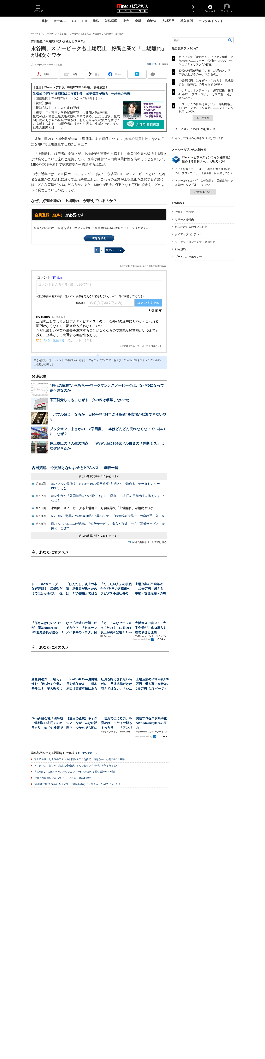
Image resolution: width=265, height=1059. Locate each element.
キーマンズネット (87, 753)
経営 (45, 21)
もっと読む (203, 118)
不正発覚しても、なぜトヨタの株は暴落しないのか (90, 400)
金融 (138, 21)
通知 (74, 74)
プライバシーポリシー (188, 256)
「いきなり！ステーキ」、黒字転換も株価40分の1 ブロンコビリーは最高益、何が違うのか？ (206, 94)
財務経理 (111, 21)
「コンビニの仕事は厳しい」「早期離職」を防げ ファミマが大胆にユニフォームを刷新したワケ (206, 108)
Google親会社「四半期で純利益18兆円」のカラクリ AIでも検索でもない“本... (47, 723)
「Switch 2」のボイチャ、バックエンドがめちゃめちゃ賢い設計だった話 (74, 771)
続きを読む (99, 238)
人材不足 (168, 21)
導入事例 (186, 21)
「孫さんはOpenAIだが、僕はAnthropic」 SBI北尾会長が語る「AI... (47, 628)
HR (84, 21)
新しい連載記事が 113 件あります (99, 476)
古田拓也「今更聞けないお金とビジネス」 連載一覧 (75, 468)
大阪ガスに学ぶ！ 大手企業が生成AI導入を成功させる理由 (150, 627)
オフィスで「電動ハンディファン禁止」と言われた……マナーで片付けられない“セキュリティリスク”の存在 (206, 60)
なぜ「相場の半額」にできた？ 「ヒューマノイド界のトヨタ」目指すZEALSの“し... (81, 628)
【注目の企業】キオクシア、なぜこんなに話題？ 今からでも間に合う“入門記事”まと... (81, 723)
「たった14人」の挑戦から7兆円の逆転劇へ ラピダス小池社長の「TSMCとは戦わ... (116, 589)
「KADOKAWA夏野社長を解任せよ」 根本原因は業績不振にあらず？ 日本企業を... (82, 684)
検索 (230, 40)
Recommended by (142, 639)
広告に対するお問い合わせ (191, 226)
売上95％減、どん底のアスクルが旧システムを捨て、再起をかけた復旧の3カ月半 (79, 759)
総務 (96, 21)
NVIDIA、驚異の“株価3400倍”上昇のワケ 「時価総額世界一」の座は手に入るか (108, 516)
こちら (56, 107)
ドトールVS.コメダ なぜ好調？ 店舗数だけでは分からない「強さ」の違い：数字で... (47, 589)
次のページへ (113, 250)
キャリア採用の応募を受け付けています (199, 138)
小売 (126, 21)
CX (74, 21)
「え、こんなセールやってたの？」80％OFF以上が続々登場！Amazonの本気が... (116, 628)
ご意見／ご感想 (184, 212)
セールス (60, 21)
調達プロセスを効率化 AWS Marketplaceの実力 (152, 723)
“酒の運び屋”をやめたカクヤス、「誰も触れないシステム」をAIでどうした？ (77, 784)
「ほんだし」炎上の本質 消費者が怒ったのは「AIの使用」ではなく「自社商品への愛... (82, 589)
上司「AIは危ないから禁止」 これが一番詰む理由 (62, 778)
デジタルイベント (211, 21)
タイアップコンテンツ (188, 234)
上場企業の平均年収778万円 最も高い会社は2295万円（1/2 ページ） (152, 684)
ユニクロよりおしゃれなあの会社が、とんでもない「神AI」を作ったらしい (76, 765)
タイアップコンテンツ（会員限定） (196, 241)
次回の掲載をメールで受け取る (149, 542)
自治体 (151, 21)
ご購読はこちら (203, 191)
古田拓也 (152, 64)
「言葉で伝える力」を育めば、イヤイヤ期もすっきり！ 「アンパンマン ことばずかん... (116, 723)
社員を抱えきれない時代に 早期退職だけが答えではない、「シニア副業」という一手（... (116, 684)
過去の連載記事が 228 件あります (99, 535)
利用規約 (180, 249)
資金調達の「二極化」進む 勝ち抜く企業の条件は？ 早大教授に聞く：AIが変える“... (47, 684)
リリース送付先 (184, 219)
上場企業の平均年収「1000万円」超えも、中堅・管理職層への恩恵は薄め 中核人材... (150, 589)
